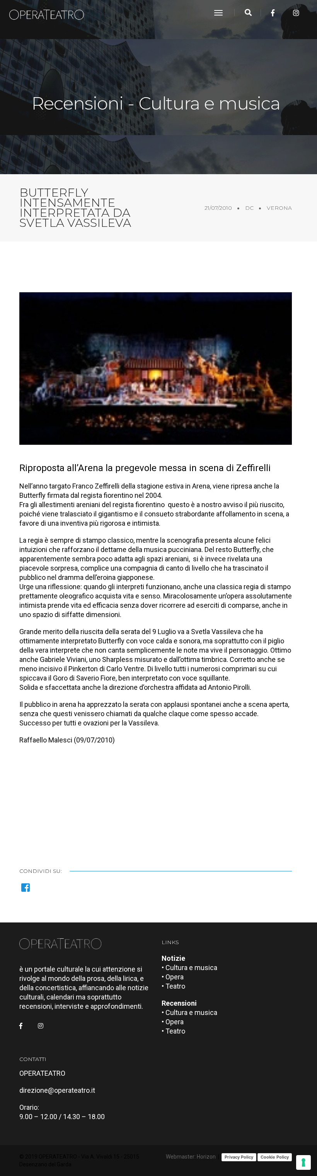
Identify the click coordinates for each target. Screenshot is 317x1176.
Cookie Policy (275, 1157)
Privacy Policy (239, 1157)
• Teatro (173, 986)
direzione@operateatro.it (57, 1090)
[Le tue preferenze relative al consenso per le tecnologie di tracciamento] (303, 1162)
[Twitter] (284, 13)
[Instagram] (296, 13)
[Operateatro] (49, 13)
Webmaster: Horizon (191, 1157)
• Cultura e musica (189, 967)
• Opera (173, 977)
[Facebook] (273, 13)
